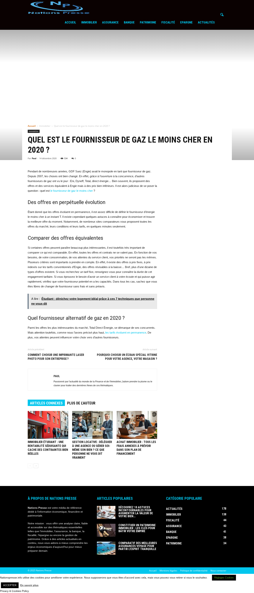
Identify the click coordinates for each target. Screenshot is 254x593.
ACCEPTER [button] (9, 585)
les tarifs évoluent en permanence (125, 332)
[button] (221, 14)
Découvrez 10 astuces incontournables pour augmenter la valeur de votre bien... (135, 512)
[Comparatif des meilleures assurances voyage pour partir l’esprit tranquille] (106, 548)
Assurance (110, 22)
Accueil (70, 22)
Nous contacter (218, 570)
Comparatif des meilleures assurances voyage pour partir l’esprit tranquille (137, 546)
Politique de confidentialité (194, 570)
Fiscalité (168, 22)
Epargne (186, 22)
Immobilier (89, 22)
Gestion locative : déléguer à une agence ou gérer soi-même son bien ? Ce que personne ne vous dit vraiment (92, 449)
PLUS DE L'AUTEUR (81, 403)
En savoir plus (29, 585)
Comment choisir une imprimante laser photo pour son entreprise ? (56, 357)
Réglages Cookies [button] (224, 577)
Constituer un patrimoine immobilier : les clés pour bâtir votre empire (137, 528)
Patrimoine (148, 22)
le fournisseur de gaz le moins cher (71, 190)
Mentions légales (168, 570)
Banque (129, 22)
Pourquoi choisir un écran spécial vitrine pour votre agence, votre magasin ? (127, 357)
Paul (34, 158)
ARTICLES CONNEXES (46, 403)
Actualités (206, 22)
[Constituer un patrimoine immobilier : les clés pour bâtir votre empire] (106, 530)
